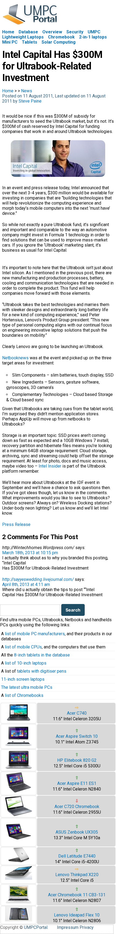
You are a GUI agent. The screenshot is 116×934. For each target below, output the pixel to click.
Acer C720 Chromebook (76, 806)
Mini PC (10, 42)
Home (8, 31)
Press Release (16, 524)
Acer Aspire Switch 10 (77, 736)
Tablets (29, 42)
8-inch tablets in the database (42, 655)
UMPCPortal (35, 927)
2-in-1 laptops (93, 37)
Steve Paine (30, 101)
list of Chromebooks (24, 695)
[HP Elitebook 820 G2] (18, 768)
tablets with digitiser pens (41, 671)
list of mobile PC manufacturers (35, 633)
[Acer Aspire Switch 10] (18, 746)
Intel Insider (50, 466)
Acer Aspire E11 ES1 (76, 783)
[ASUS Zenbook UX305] (18, 843)
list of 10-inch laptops (25, 663)
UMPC (94, 31)
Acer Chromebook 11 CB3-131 (76, 894)
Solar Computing (59, 42)
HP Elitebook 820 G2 (77, 760)
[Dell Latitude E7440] (18, 861)
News (26, 90)
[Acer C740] (18, 720)
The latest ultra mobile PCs (26, 687)
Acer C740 (77, 713)
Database (28, 31)
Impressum (68, 927)
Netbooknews (15, 357)
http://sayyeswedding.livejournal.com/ (38, 579)
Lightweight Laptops (23, 37)
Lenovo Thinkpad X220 (76, 874)
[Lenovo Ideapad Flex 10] (18, 919)
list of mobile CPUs (23, 646)
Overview (52, 31)
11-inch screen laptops (23, 679)
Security (74, 31)
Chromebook (61, 37)
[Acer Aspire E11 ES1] (18, 792)
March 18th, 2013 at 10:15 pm (30, 552)
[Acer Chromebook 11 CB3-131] (18, 902)
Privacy (87, 927)
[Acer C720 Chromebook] (18, 814)
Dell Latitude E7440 (76, 856)
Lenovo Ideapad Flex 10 (77, 915)
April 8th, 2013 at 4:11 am (26, 584)
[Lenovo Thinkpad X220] (18, 878)
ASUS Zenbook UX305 (77, 832)
